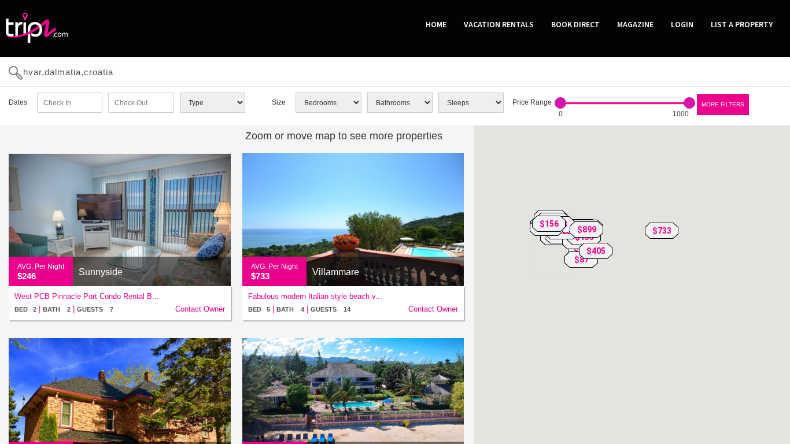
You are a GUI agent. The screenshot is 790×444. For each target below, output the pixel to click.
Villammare (335, 272)
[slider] (560, 103)
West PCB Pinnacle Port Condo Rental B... (86, 296)
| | (63, 309)
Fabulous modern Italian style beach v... (315, 296)
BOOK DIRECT (575, 24)
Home (436, 24)
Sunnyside (101, 272)
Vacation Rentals (499, 24)
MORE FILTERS (723, 104)
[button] (661, 231)
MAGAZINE (635, 24)
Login (682, 24)
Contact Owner (200, 309)
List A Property (742, 24)
